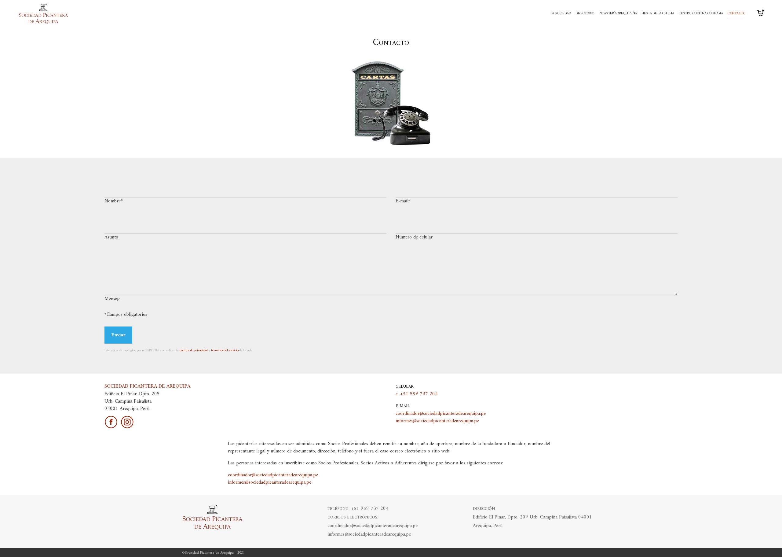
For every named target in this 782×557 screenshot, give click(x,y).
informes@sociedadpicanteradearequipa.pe (437, 421)
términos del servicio (225, 350)
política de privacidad (194, 350)
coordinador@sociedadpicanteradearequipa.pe (441, 413)
